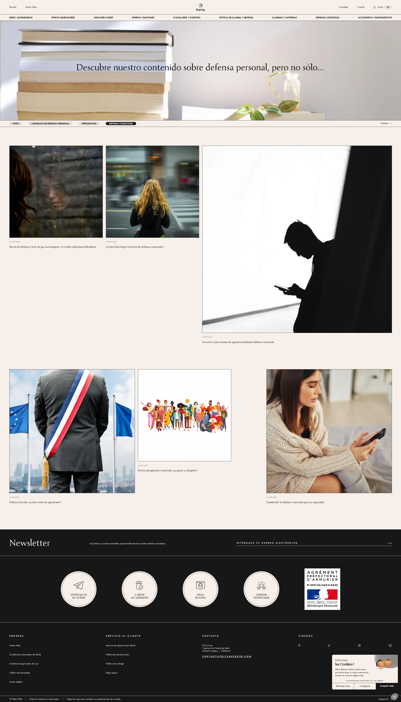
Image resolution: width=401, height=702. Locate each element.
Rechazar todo (343, 686)
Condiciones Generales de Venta (25, 655)
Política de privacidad (19, 673)
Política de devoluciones (117, 655)
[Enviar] (389, 543)
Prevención (89, 124)
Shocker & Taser (103, 18)
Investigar (343, 7)
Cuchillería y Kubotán (186, 18)
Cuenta (360, 7)
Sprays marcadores (63, 18)
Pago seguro (112, 673)
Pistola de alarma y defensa (236, 18)
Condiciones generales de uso (23, 664)
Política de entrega (115, 664)
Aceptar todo (387, 686)
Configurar (365, 686)
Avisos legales (15, 682)
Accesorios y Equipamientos (375, 18)
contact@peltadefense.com (227, 657)
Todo (16, 124)
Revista (12, 7)
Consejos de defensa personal (50, 124)
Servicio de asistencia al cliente (120, 646)
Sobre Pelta (30, 7)
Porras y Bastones (143, 18)
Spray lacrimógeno (20, 18)
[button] (394, 696)
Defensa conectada (327, 18)
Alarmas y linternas (284, 18)
